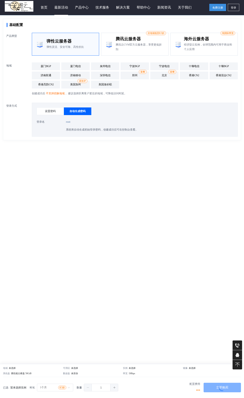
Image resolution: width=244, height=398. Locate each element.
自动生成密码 (78, 111)
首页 (44, 7)
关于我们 (185, 7)
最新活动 (61, 7)
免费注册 (217, 7)
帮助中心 (143, 7)
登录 (233, 7)
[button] (88, 387)
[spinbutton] (101, 387)
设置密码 (50, 111)
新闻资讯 (164, 7)
